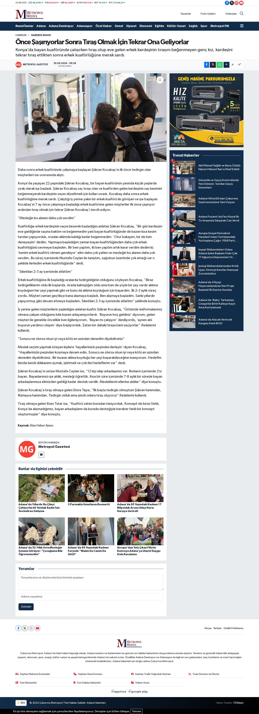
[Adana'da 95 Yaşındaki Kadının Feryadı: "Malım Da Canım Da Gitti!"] (91, 531)
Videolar (231, 13)
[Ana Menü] (241, 26)
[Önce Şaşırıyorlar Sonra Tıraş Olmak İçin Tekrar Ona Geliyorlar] (91, 117)
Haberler (21, 35)
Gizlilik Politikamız (233, 628)
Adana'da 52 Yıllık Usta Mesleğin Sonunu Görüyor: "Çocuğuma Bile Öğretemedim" (40, 551)
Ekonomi (146, 26)
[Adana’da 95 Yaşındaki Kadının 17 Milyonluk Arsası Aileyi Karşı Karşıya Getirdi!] (140, 488)
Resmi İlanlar (24, 26)
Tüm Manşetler (28, 682)
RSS (22, 702)
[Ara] (241, 14)
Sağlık (193, 26)
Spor (204, 26)
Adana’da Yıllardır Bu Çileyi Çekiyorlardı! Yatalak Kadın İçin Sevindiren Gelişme (39, 507)
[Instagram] (31, 628)
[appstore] (119, 691)
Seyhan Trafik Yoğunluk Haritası (153, 674)
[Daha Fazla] (226, 65)
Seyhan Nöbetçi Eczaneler (35, 674)
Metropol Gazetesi (54, 446)
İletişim (218, 628)
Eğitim (159, 26)
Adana (41, 26)
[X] (25, 628)
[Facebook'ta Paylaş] (206, 65)
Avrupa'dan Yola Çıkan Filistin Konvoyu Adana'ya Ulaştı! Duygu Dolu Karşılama (138, 551)
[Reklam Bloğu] (206, 110)
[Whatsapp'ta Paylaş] (220, 65)
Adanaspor (84, 26)
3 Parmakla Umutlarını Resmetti (89, 504)
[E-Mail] (41, 455)
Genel (119, 26)
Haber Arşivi (142, 682)
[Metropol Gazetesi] (26, 449)
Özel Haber (103, 26)
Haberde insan (41, 35)
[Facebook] (18, 628)
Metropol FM (219, 26)
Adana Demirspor (61, 26)
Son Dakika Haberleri (89, 682)
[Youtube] (37, 628)
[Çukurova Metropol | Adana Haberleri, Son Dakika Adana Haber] (30, 14)
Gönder (26, 606)
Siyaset (131, 26)
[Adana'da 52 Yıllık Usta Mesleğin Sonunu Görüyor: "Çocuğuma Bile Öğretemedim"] (41, 531)
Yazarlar (185, 13)
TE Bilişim (238, 702)
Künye (208, 628)
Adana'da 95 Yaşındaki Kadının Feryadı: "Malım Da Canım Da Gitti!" (88, 551)
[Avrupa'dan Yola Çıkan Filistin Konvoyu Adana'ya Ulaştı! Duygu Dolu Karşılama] (140, 531)
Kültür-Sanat (176, 26)
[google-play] (138, 691)
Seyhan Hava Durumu (90, 674)
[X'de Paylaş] (213, 65)
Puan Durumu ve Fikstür (206, 674)
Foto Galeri (208, 13)
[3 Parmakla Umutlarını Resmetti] (91, 488)
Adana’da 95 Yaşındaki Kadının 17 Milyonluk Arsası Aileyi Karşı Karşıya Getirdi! (139, 507)
